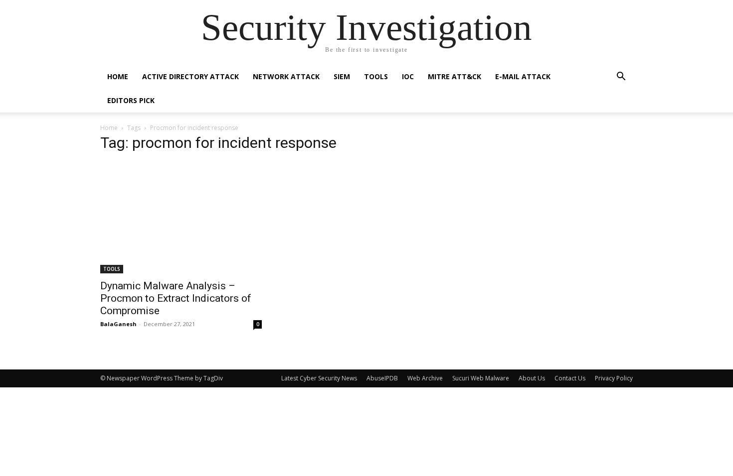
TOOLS (376, 76)
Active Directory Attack (190, 76)
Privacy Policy (614, 378)
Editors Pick (131, 100)
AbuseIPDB (382, 378)
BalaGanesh (118, 324)
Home (117, 76)
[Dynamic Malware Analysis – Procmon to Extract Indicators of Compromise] (181, 217)
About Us (532, 378)
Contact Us (569, 378)
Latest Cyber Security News (319, 378)
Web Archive (425, 378)
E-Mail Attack (522, 76)
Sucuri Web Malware (480, 378)
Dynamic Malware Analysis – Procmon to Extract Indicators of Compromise (175, 298)
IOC (408, 76)
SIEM (342, 76)
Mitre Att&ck (454, 76)
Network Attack (286, 76)
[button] (621, 77)
